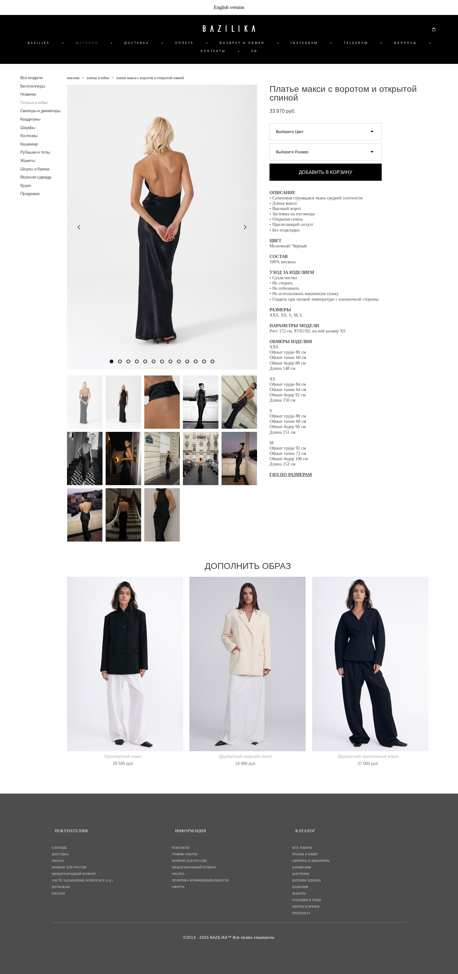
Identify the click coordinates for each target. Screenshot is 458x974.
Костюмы (28, 135)
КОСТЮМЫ (300, 874)
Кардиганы (30, 119)
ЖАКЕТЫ (299, 893)
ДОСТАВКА (136, 43)
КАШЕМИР (300, 887)
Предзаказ (30, 193)
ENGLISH (58, 893)
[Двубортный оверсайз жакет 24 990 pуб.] (247, 664)
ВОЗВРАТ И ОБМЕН (242, 43)
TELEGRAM (356, 43)
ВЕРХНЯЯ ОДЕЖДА (306, 880)
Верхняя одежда (35, 176)
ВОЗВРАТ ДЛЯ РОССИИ (69, 867)
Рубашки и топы (35, 152)
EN (254, 51)
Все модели (31, 77)
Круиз (25, 185)
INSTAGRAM (304, 43)
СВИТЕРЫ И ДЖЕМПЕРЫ (311, 860)
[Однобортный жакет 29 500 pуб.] (125, 664)
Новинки (28, 94)
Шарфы (27, 127)
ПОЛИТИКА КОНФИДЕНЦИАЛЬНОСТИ (200, 880)
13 (212, 361)
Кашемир (29, 143)
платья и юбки (98, 78)
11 (196, 361)
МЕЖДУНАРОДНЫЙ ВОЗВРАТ (74, 874)
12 (204, 361)
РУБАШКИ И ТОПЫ (306, 900)
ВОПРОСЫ (405, 43)
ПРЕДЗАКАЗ (301, 913)
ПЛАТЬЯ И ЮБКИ (304, 854)
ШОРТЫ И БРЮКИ (305, 906)
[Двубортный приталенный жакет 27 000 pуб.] (370, 664)
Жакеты (27, 160)
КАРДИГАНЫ (301, 867)
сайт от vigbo (394, 959)
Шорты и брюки (34, 168)
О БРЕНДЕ (59, 847)
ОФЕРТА (178, 887)
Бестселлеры (32, 86)
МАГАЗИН (87, 43)
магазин (73, 78)
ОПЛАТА (184, 43)
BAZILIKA (39, 43)
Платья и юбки (33, 102)
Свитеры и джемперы (40, 110)
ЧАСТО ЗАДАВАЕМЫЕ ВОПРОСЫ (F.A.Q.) (82, 880)
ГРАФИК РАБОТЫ (185, 854)
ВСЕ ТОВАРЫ (302, 847)
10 (187, 361)
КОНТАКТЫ (213, 51)
